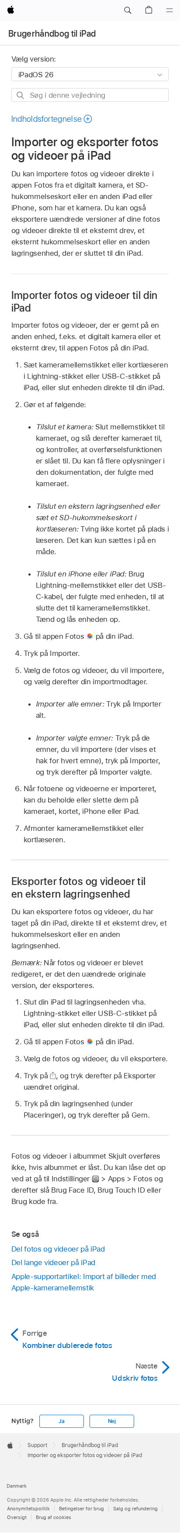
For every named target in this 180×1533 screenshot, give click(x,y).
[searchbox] (90, 95)
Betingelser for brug (81, 1509)
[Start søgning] (20, 95)
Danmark (17, 1486)
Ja (62, 1421)
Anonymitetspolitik (28, 1509)
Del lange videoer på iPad (53, 1262)
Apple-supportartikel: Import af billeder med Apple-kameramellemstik (83, 1282)
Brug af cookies (53, 1517)
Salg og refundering (135, 1509)
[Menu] (169, 10)
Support (37, 1445)
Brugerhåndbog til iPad (52, 33)
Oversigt (17, 1517)
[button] (127, 10)
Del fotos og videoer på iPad (58, 1249)
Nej (112, 1421)
